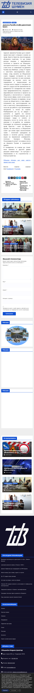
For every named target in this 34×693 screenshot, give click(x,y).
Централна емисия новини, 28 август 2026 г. (12, 564)
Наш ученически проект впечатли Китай (11, 597)
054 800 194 (15, 658)
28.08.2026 (8, 454)
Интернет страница (7, 298)
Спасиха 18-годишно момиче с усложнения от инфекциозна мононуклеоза (15, 248)
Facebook (9, 169)
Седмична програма (6, 623)
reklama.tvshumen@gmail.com (19, 672)
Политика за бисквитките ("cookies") (22, 684)
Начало (3, 608)
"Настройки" (9, 682)
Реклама (3, 631)
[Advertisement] (17, 370)
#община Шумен (7, 32)
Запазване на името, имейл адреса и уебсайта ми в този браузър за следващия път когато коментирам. (16, 309)
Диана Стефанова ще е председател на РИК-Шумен (15, 213)
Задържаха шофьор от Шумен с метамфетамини (13, 589)
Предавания (4, 619)
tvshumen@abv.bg (11, 667)
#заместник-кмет (18, 31)
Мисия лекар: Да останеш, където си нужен (14, 230)
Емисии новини (7, 465)
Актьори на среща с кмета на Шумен (10, 580)
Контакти (3, 635)
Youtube (17, 169)
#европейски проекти (8, 31)
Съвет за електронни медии (8, 638)
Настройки (13, 690)
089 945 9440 (11, 663)
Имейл (5, 290)
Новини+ (14, 22)
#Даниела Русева (18, 29)
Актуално (6, 243)
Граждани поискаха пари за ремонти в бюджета (13, 593)
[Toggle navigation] (17, 12)
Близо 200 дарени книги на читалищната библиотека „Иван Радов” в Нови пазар (24, 186)
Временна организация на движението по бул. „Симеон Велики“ (15, 452)
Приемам (5, 690)
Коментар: (6, 265)
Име (4, 281)
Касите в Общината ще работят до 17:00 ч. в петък (11, 183)
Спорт (2, 627)
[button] (30, 12)
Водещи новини (7, 22)
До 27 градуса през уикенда (8, 576)
